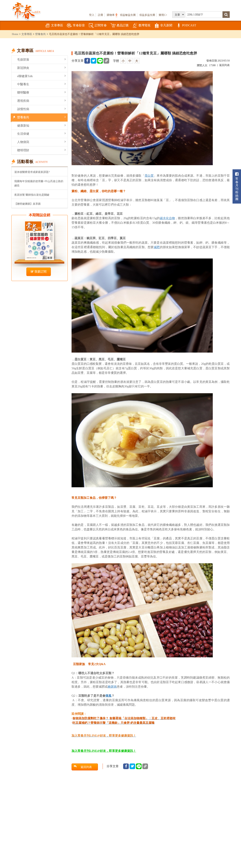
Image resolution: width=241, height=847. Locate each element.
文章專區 (57, 25)
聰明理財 (23, 150)
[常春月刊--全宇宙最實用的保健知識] (26, 10)
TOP (233, 823)
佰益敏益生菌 (128, 14)
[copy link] (106, 61)
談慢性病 (23, 109)
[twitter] (93, 61)
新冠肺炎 (23, 67)
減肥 (157, 247)
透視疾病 (23, 100)
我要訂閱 (40, 271)
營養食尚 (40, 34)
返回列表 (224, 65)
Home (15, 34)
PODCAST (189, 25)
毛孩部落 (23, 59)
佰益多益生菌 (147, 14)
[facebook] (87, 61)
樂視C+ (163, 14)
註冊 (100, 14)
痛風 (108, 695)
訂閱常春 (101, 25)
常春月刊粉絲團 (236, 189)
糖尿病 (112, 686)
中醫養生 (23, 84)
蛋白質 (149, 175)
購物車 (112, 15)
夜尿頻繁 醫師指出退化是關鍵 (31, 194)
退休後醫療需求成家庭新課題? (32, 171)
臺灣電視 (144, 25)
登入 (91, 14)
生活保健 (23, 133)
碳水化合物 (167, 218)
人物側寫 (23, 142)
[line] (100, 61)
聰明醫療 (23, 92)
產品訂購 (123, 25)
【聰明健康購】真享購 (27, 203)
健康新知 (23, 125)
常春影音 (79, 25)
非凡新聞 (166, 25)
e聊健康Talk (25, 76)
